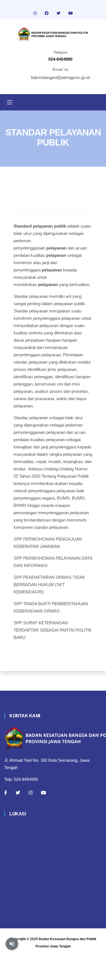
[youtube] (70, 13)
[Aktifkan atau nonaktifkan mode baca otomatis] (12, 944)
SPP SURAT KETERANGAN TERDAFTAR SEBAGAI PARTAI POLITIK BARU (53, 630)
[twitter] (59, 13)
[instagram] (35, 13)
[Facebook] (6, 793)
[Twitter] (18, 793)
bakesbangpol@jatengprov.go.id (60, 77)
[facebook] (47, 13)
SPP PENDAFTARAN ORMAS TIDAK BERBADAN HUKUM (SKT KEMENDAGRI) (49, 584)
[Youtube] (43, 793)
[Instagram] (30, 793)
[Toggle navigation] (9, 102)
